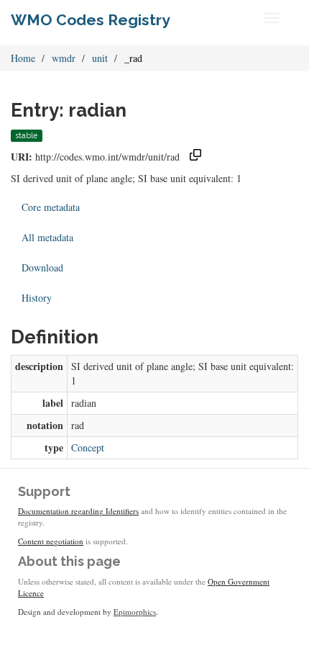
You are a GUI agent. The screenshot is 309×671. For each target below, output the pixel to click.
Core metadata (51, 207)
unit (100, 58)
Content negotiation (50, 541)
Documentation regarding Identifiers (78, 510)
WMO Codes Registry (90, 20)
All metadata (47, 237)
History (37, 298)
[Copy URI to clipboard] (195, 156)
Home (23, 58)
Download (42, 267)
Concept (87, 447)
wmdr (63, 58)
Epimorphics (135, 611)
